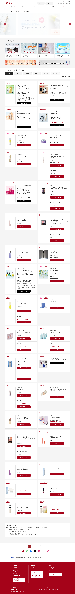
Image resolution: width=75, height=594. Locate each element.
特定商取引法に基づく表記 (43, 589)
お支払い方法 (15, 570)
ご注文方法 (15, 567)
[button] (5, 24)
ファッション (60, 6)
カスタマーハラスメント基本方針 (54, 589)
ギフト (68, 6)
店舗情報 (33, 565)
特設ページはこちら (23, 103)
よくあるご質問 (68, 1)
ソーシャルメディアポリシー (58, 587)
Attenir (51, 551)
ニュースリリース (52, 568)
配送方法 (14, 571)
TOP (5, 9)
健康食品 (52, 6)
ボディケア (36, 6)
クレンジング (20, 6)
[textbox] (63, 4)
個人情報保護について (48, 587)
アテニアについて (63, 1)
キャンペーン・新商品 (9, 6)
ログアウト (52, 574)
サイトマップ (41, 587)
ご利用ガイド (16, 565)
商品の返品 (15, 573)
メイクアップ (44, 6)
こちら (39, 557)
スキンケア (28, 6)
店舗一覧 (32, 567)
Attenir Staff (43, 551)
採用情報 (50, 570)
